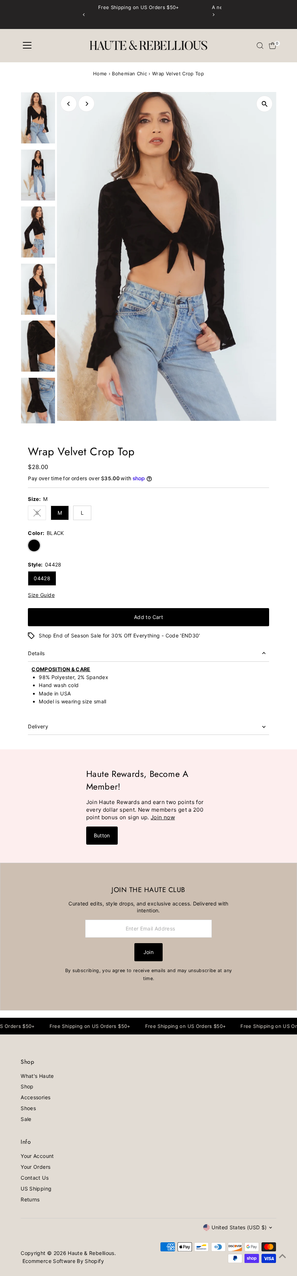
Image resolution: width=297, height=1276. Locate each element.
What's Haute (37, 1076)
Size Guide (41, 595)
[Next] (213, 15)
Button (102, 835)
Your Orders (35, 1167)
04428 (42, 578)
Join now (163, 817)
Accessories (35, 1097)
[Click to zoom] (264, 104)
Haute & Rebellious (91, 1253)
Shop (27, 1086)
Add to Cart (148, 617)
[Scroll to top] (282, 1256)
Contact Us (35, 1178)
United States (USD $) (239, 1227)
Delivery (38, 726)
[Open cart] (272, 45)
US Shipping (36, 1188)
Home (100, 73)
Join (148, 952)
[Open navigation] (27, 46)
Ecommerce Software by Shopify (63, 1261)
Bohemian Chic (129, 73)
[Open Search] (260, 45)
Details (36, 653)
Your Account (37, 1156)
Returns (30, 1199)
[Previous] (84, 15)
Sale (26, 1119)
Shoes (28, 1108)
